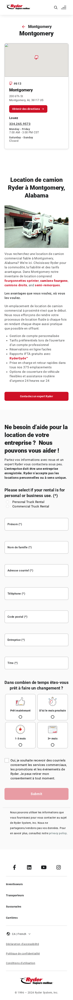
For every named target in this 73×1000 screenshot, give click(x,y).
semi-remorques (47, 285)
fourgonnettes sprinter (21, 281)
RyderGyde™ (19, 358)
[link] (14, 867)
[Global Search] (56, 7)
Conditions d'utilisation (20, 963)
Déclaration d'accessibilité (22, 944)
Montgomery (40, 26)
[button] (64, 7)
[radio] (20, 707)
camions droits (15, 285)
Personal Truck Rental (28, 502)
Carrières (12, 917)
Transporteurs (15, 895)
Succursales (13, 906)
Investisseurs (14, 884)
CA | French (19, 933)
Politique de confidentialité (23, 953)
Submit (36, 794)
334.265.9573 (20, 124)
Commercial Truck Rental (30, 506)
